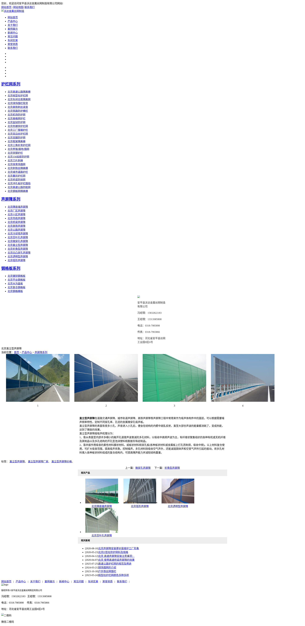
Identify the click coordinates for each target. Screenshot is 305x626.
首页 (16, 352)
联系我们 (29, 7)
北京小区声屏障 (16, 214)
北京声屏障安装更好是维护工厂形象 (118, 548)
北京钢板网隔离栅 (18, 191)
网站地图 (18, 7)
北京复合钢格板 (16, 287)
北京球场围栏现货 (18, 103)
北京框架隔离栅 (16, 141)
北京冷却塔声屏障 (18, 233)
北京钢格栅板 (15, 291)
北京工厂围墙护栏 (18, 130)
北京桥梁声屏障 (16, 222)
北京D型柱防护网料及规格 (113, 552)
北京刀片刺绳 (15, 160)
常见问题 (13, 36)
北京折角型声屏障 (18, 249)
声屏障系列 (10, 199)
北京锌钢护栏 (15, 153)
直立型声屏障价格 (61, 461)
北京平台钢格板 (16, 279)
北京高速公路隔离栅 (19, 91)
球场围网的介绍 (107, 567)
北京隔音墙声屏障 (18, 206)
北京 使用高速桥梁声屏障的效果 (116, 560)
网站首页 (6, 7)
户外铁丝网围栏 (107, 571)
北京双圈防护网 (16, 137)
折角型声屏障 (172, 468)
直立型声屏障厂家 (38, 461)
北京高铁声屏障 (16, 226)
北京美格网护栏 (16, 118)
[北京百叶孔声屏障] (101, 532)
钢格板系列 (10, 268)
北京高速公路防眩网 (19, 187)
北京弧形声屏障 (16, 260)
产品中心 (13, 21)
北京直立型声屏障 (18, 245)
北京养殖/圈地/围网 (18, 149)
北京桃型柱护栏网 (18, 95)
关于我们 (13, 25)
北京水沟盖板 (15, 283)
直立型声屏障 (17, 461)
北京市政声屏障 (16, 218)
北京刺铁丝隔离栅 (18, 168)
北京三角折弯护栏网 (19, 145)
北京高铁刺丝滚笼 (18, 107)
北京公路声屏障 (16, 229)
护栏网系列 (10, 84)
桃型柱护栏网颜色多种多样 (113, 575)
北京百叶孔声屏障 (18, 237)
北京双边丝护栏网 (18, 133)
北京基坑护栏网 (16, 175)
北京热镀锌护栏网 (18, 126)
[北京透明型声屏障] (178, 502)
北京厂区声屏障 (16, 210)
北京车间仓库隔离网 (19, 99)
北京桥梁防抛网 (16, 179)
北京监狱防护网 (16, 122)
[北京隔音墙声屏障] (101, 502)
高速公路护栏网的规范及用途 (114, 563)
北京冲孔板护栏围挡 (19, 183)
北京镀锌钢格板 (16, 276)
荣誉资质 (13, 44)
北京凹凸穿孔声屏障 (19, 252)
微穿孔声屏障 (143, 468)
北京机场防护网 (16, 114)
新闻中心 (13, 32)
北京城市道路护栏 (18, 172)
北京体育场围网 (16, 164)
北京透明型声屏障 (18, 256)
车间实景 (13, 40)
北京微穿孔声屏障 (18, 241)
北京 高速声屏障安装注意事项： (116, 556)
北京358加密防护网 (18, 156)
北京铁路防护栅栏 (18, 111)
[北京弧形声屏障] (139, 502)
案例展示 (13, 29)
